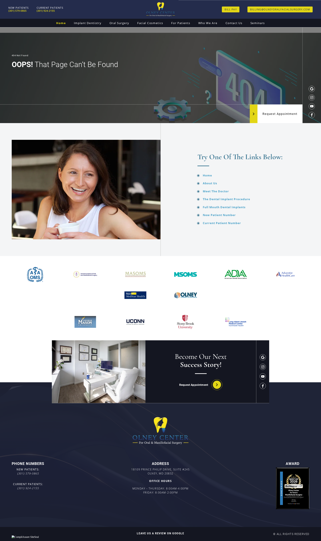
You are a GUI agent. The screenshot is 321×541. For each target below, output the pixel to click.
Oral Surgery (119, 23)
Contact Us (234, 23)
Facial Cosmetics (150, 23)
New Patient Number (219, 215)
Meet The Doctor (216, 191)
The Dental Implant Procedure (226, 199)
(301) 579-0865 (28, 473)
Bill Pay (231, 9)
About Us (210, 183)
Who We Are (208, 23)
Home (61, 23)
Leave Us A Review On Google (160, 533)
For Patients (180, 23)
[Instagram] (312, 97)
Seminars (257, 23)
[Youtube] (312, 106)
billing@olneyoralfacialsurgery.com (280, 9)
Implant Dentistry (87, 23)
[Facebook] (312, 115)
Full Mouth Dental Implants (224, 207)
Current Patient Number (222, 223)
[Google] (312, 89)
